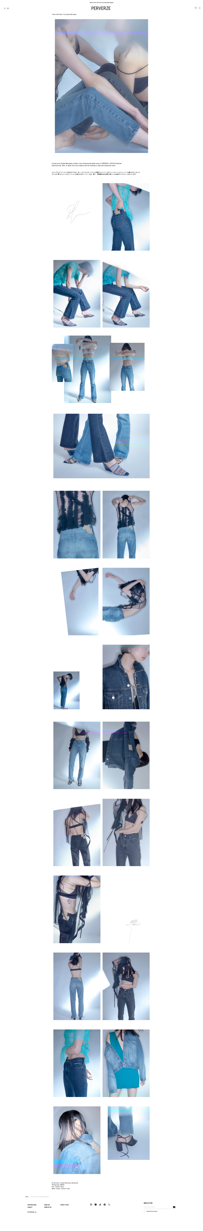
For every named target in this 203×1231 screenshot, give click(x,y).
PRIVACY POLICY (64, 1205)
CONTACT (29, 1207)
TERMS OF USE (48, 1207)
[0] (195, 8)
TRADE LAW (47, 1205)
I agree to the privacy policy (151, 1211)
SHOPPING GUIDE (31, 1205)
